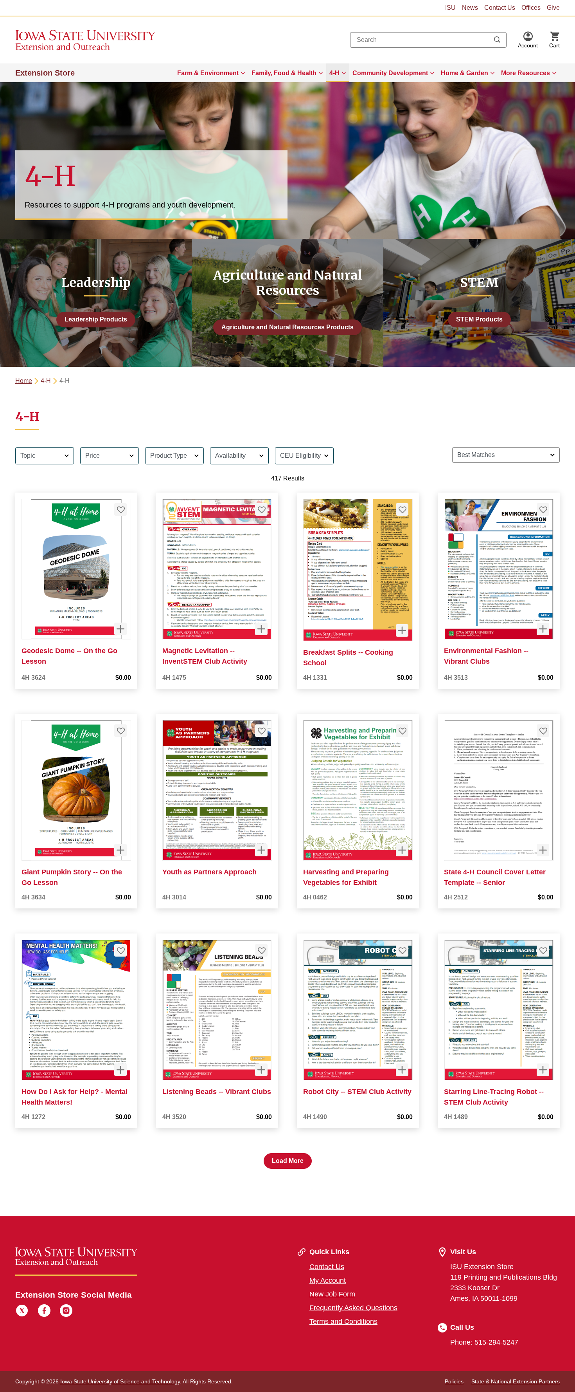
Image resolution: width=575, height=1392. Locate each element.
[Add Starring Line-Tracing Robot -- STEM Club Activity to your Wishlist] (543, 950)
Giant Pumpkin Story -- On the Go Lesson (72, 877)
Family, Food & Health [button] (284, 73)
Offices (531, 7)
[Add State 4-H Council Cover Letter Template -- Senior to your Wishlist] (543, 730)
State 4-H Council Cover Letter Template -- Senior (495, 877)
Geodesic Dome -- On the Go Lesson (69, 656)
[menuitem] (211, 72)
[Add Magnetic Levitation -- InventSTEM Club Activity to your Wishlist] (261, 509)
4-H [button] (334, 73)
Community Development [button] (390, 73)
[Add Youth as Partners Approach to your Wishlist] (261, 730)
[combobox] (428, 40)
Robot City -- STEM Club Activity (357, 1092)
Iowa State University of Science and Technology (120, 1381)
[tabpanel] (287, 805)
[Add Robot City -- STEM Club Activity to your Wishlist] (402, 950)
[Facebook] (44, 1312)
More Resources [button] (525, 73)
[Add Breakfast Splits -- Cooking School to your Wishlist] (402, 509)
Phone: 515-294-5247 (484, 1342)
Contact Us (499, 7)
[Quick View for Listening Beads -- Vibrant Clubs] (261, 1069)
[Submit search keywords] (497, 40)
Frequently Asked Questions (353, 1308)
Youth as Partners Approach (209, 872)
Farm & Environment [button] (208, 73)
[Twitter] (22, 1312)
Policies (454, 1381)
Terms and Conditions (343, 1321)
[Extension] (85, 39)
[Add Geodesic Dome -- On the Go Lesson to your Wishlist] (120, 509)
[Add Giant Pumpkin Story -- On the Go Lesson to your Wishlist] (120, 730)
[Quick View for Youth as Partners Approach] (261, 850)
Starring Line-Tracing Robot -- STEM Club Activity (494, 1097)
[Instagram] (66, 1312)
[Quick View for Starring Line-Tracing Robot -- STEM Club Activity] (543, 1069)
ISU (450, 7)
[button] (528, 40)
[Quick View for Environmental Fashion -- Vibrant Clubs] (543, 629)
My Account (327, 1280)
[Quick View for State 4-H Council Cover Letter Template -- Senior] (543, 850)
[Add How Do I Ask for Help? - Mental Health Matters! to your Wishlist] (120, 950)
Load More (288, 1160)
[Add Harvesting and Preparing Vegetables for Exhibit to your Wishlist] (402, 730)
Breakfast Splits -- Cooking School (348, 657)
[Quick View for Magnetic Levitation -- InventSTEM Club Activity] (261, 629)
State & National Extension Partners (515, 1381)
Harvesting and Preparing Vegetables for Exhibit (346, 877)
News (470, 7)
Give (553, 7)
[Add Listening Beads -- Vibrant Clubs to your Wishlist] (261, 950)
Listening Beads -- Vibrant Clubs (216, 1092)
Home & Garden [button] (464, 73)
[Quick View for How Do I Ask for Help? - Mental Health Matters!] (120, 1069)
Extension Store (45, 73)
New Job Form (332, 1294)
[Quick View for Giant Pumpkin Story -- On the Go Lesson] (120, 850)
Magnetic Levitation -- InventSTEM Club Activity (204, 656)
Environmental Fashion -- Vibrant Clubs (486, 656)
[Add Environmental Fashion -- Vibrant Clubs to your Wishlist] (543, 509)
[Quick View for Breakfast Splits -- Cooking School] (402, 630)
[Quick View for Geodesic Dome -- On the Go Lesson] (120, 629)
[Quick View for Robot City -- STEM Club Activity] (402, 1069)
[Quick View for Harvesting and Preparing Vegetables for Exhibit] (402, 850)
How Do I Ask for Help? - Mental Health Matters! (75, 1097)
